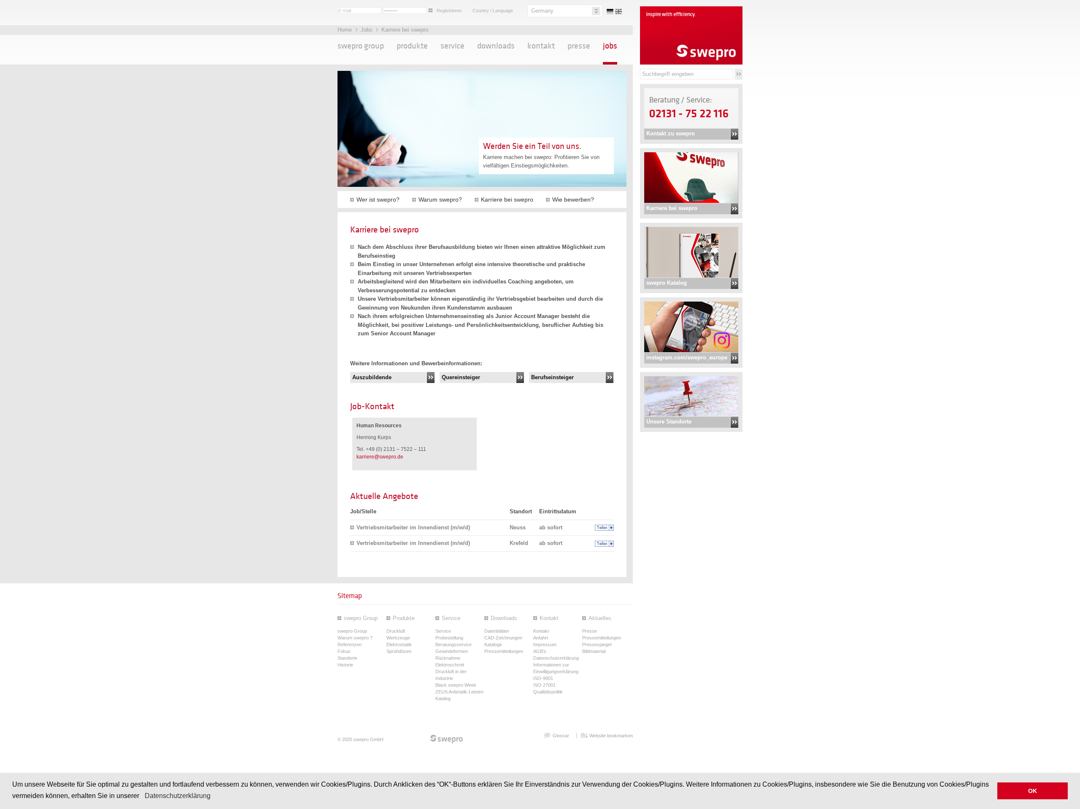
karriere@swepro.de (379, 457)
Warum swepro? (440, 199)
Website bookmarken (611, 735)
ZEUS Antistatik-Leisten (459, 691)
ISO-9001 (543, 678)
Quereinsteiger (461, 377)
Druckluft (395, 631)
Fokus (344, 651)
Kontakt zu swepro (670, 133)
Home (346, 30)
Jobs (367, 30)
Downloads (496, 46)
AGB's (539, 651)
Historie (345, 664)
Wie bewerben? (573, 199)
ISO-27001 (544, 685)
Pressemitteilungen (503, 651)
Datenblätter (496, 631)
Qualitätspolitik (548, 691)
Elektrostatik (399, 644)
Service (452, 46)
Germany (542, 11)
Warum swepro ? (355, 637)
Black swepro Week (455, 685)
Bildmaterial (593, 651)
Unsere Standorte (668, 421)
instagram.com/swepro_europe (686, 357)
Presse (578, 46)
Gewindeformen (451, 651)
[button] (142, 796)
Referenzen (350, 644)
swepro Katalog (666, 283)
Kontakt (541, 46)
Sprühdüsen (398, 651)
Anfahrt (540, 637)
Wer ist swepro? (378, 199)
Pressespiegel (596, 644)
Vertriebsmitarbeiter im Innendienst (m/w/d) (413, 527)
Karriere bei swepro (671, 208)
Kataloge (493, 644)
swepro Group (361, 46)
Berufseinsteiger (552, 377)
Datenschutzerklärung (178, 795)
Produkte (412, 46)
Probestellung (449, 637)
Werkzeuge (398, 637)
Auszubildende (372, 377)
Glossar (561, 735)
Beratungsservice (453, 644)
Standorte (347, 658)
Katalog (443, 698)
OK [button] (1032, 790)
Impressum (544, 644)
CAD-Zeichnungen (503, 637)
